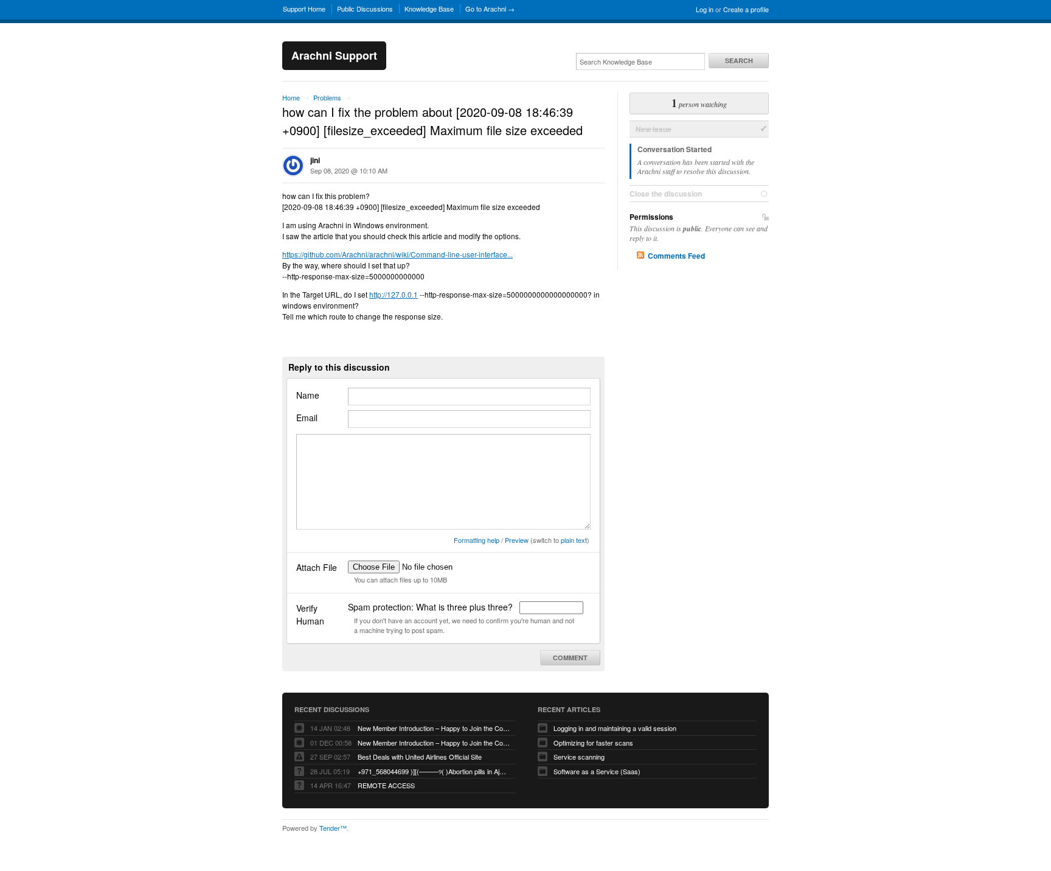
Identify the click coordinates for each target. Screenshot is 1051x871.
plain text (574, 540)
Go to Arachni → (490, 8)
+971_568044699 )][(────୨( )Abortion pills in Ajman (434, 771)
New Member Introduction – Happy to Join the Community (434, 728)
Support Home (304, 8)
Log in (704, 9)
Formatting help (476, 540)
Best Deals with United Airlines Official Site (420, 756)
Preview (517, 540)
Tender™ (333, 828)
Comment (570, 657)
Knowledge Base (429, 8)
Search (739, 60)
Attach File (316, 567)
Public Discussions (365, 8)
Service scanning (579, 756)
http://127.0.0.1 (393, 294)
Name (307, 395)
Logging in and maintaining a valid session (614, 728)
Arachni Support (334, 55)
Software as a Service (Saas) (596, 771)
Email (306, 417)
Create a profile (746, 9)
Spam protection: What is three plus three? (431, 607)
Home (291, 97)
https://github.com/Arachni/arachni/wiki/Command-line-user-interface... (397, 254)
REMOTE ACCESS (386, 785)
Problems (327, 97)
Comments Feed (676, 255)
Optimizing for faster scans (593, 742)
